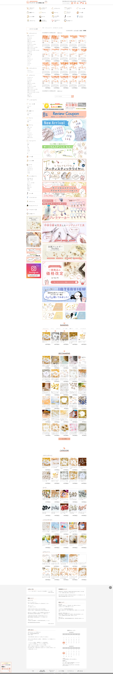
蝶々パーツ (29, 184)
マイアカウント (70, 670)
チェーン (44, 12)
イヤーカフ (29, 63)
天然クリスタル (30, 137)
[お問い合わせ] (83, 3)
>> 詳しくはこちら (51, 592)
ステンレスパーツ (32, 8)
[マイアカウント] (86, 3)
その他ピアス (29, 53)
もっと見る (64, 438)
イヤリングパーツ (44, 8)
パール (28, 171)
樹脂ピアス (29, 95)
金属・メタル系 (30, 179)
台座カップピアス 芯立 (31, 48)
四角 (28, 144)
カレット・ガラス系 (30, 182)
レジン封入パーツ (56, 17)
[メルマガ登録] (78, 3)
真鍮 (28, 107)
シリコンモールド (81, 17)
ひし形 (28, 150)
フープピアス (29, 51)
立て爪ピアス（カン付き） (31, 44)
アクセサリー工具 (57, 21)
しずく (28, 148)
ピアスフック (29, 78)
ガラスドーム (32, 20)
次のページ (60, 32)
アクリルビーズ (30, 168)
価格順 (80, 30)
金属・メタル (29, 127)
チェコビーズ (29, 166)
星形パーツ (29, 185)
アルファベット (30, 134)
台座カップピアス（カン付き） (32, 47)
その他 (28, 172)
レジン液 (69, 16)
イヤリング (29, 60)
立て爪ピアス (29, 42)
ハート (28, 151)
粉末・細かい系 (30, 178)
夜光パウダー (29, 187)
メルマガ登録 (61, 670)
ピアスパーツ (57, 8)
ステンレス (29, 70)
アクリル (28, 130)
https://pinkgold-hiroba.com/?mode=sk (34, 622)
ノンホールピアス (69, 8)
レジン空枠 (32, 16)
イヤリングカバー (30, 71)
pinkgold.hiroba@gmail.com (68, 608)
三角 (28, 147)
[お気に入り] (75, 3)
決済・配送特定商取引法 (42, 671)
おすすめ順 (76, 30)
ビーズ (43, 16)
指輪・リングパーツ (30, 35)
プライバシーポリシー (52, 671)
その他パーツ (69, 20)
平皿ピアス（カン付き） (31, 41)
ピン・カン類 (82, 8)
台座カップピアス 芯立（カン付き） (33, 50)
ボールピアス (29, 38)
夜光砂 (28, 188)
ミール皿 (81, 12)
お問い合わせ (80, 670)
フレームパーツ (69, 12)
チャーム (56, 12)
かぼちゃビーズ (30, 169)
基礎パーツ (32, 12)
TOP (43, 27)
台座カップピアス (30, 45)
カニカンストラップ (44, 21)
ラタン (28, 131)
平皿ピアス (29, 39)
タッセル (28, 128)
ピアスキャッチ (30, 77)
